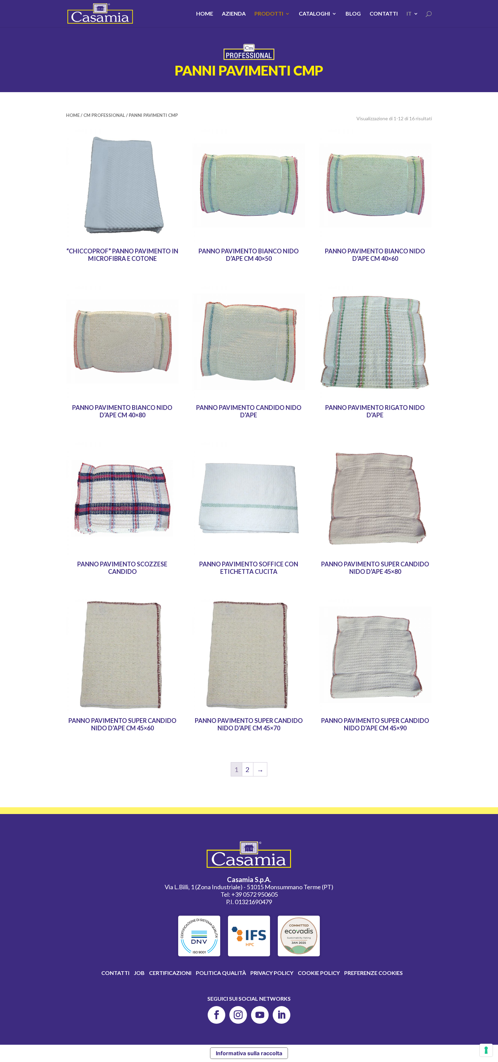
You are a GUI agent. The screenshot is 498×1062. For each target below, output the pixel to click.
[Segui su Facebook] (216, 1015)
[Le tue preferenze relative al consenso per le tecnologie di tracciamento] (486, 1050)
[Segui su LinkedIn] (281, 1015)
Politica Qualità (221, 973)
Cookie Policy (319, 973)
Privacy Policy (271, 973)
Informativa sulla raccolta (249, 1053)
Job (139, 973)
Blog (353, 14)
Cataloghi (314, 14)
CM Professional (104, 115)
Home (204, 14)
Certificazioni (170, 973)
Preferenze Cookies (373, 973)
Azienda (234, 14)
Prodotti (268, 14)
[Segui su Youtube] (260, 1015)
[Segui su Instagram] (238, 1015)
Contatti (384, 14)
